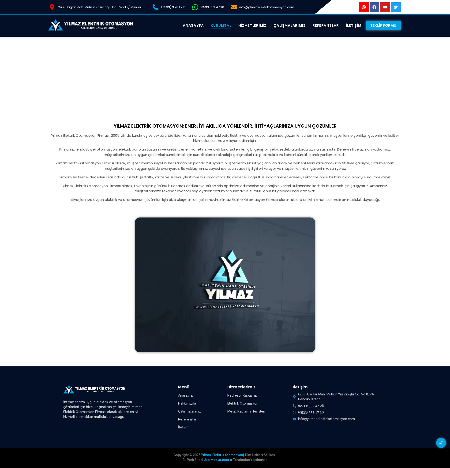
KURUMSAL (221, 25)
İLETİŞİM (353, 25)
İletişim (184, 427)
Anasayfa (185, 395)
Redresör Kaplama (242, 395)
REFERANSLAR (325, 25)
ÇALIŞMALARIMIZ (289, 25)
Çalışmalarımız (189, 411)
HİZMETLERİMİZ (252, 25)
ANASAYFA (193, 25)
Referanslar (187, 419)
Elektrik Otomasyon (242, 403)
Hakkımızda (187, 403)
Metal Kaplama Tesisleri (246, 411)
